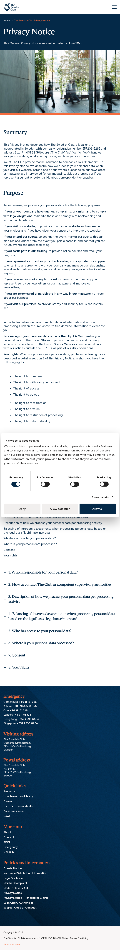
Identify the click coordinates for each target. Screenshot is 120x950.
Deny (22, 509)
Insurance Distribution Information (25, 873)
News (6, 816)
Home (6, 20)
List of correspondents (17, 806)
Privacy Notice (12, 892)
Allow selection (60, 509)
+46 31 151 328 (28, 701)
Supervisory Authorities (18, 902)
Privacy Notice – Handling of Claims (25, 897)
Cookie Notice (12, 868)
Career (7, 801)
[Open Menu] (114, 7)
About (7, 832)
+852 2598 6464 (28, 719)
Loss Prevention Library (18, 796)
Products (9, 791)
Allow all (97, 509)
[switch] (45, 484)
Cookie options (11, 944)
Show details (100, 497)
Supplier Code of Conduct (20, 907)
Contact (8, 837)
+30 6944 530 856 (25, 706)
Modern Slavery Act (15, 888)
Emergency (10, 847)
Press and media (13, 811)
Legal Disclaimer (13, 878)
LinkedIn (8, 852)
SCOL (7, 842)
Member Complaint (15, 883)
